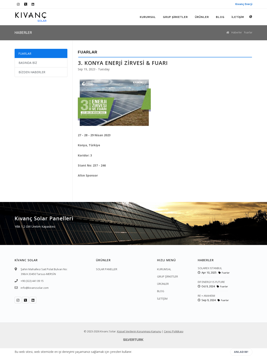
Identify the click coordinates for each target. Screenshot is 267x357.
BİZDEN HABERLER (32, 72)
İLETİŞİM (238, 17)
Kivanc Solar (108, 331)
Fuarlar (248, 32)
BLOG (220, 17)
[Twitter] (25, 4)
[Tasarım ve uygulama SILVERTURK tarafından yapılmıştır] (133, 339)
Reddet (216, 352)
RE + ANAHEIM (206, 296)
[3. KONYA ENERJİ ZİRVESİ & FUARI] (114, 102)
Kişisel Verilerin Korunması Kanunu (139, 331)
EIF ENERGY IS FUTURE (211, 282)
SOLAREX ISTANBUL (210, 268)
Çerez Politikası (173, 331)
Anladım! (241, 352)
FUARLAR (24, 54)
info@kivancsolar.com (35, 288)
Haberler (236, 32)
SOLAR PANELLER (106, 269)
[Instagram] (18, 4)
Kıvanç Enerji (243, 4)
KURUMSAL (148, 17)
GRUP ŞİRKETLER (175, 17)
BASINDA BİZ (28, 63)
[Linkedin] (33, 4)
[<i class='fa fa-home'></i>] (227, 32)
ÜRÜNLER (202, 17)
